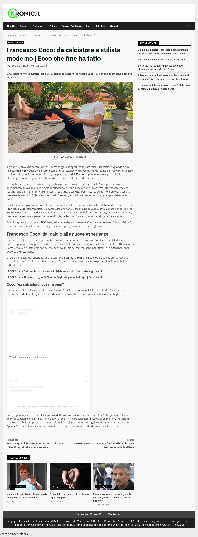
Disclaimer (114, 514)
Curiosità (114, 26)
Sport (89, 26)
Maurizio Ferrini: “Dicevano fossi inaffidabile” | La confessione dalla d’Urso (103, 443)
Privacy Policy (98, 514)
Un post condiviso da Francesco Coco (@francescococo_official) (48, 406)
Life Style (101, 26)
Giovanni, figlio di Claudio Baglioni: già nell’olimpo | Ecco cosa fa (63, 277)
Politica (53, 26)
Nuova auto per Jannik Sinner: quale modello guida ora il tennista (27, 476)
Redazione (82, 514)
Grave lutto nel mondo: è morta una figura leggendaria (70, 476)
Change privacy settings (14, 534)
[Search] (188, 26)
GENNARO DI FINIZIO (19, 65)
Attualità (11, 26)
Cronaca (24, 26)
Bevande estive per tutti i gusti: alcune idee (162, 59)
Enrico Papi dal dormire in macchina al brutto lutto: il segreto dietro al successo (35, 443)
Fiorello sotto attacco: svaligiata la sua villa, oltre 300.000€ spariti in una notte (113, 476)
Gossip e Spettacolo (72, 26)
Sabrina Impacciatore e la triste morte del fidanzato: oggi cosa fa (63, 271)
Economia (38, 26)
